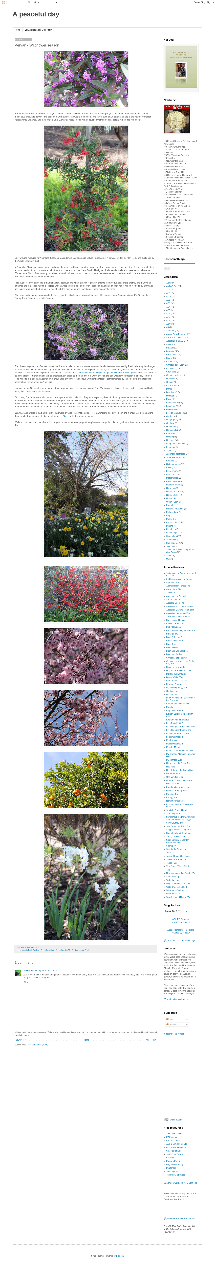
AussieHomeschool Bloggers (180, 930)
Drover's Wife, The (174, 677)
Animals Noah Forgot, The (178, 586)
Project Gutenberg (174, 1164)
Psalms (169, 526)
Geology (170, 423)
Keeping (170, 461)
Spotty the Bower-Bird (176, 836)
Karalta (169, 707)
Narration (170, 488)
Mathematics (172, 478)
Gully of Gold (172, 694)
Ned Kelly (170, 767)
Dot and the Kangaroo (176, 674)
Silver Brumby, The (174, 823)
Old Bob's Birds (173, 773)
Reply (25, 982)
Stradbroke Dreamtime (176, 849)
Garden (75, 950)
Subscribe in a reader (174, 1034)
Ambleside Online (174, 1134)
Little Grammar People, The (178, 730)
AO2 (168, 300)
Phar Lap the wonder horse (178, 787)
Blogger (119, 1256)
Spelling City (172, 1171)
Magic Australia (173, 740)
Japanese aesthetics (175, 454)
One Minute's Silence (176, 777)
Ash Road (170, 593)
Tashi (168, 853)
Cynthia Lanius (173, 1140)
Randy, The (171, 797)
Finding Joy (28, 971)
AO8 (168, 320)
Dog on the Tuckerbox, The (178, 670)
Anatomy (170, 283)
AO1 (168, 293)
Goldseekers (172, 691)
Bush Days (171, 644)
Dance (169, 389)
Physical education (175, 509)
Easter (169, 399)
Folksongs (171, 409)
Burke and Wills (173, 634)
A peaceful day (36, 14)
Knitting (169, 467)
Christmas (171, 368)
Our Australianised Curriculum (38, 30)
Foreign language (174, 413)
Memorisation (172, 481)
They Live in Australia (176, 859)
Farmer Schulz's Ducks (176, 681)
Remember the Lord (175, 801)
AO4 (168, 307)
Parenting (170, 505)
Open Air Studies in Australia (179, 780)
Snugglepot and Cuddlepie (178, 833)
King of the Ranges (175, 710)
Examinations (172, 403)
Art (167, 327)
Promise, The (172, 794)
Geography (171, 419)
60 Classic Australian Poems (179, 579)
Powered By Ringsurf (180, 922)
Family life (171, 406)
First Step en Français (176, 1147)
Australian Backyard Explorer (179, 606)
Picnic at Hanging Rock (177, 790)
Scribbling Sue (173, 813)
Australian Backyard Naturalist (180, 610)
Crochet (170, 382)
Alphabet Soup (173, 582)
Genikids (170, 1158)
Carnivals (170, 361)
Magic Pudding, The (175, 744)
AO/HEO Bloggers (180, 919)
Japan (169, 450)
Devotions (171, 392)
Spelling (170, 546)
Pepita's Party (172, 784)
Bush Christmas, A (174, 641)
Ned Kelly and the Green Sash (180, 770)
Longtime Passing (174, 737)
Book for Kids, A (173, 627)
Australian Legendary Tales (178, 613)
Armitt (168, 324)
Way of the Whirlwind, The (178, 883)
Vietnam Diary (172, 876)
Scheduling (171, 536)
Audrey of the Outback (176, 596)
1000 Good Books (174, 1154)
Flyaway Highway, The (176, 687)
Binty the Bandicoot (175, 623)
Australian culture (48, 950)
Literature (170, 474)
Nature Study (84, 950)
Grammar (170, 426)
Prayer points (172, 522)
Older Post (151, 1040)
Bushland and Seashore (177, 651)
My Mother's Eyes (174, 760)
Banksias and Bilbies (175, 620)
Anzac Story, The (174, 589)
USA (168, 559)
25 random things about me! (176, 999)
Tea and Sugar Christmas (177, 856)
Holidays (170, 440)
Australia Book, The (175, 603)
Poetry (169, 519)
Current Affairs (172, 385)
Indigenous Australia (175, 443)
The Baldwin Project (175, 1175)
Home (17, 30)
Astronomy (171, 331)
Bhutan (169, 348)
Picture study (172, 512)
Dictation (170, 396)
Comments (173, 1024)
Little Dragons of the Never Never (181, 726)
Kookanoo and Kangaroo (177, 720)
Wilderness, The (173, 894)
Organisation (172, 502)
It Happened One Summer (178, 704)
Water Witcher (172, 880)
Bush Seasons (173, 647)
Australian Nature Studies (178, 617)
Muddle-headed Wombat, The (180, 751)
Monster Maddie (173, 747)
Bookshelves (172, 355)
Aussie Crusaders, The (176, 599)
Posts (170, 1019)
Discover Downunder (176, 667)
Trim (168, 870)
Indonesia (170, 447)
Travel (169, 555)
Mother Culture (173, 485)
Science (170, 539)
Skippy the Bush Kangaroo (178, 830)
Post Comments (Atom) (37, 1045)
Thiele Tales (171, 863)
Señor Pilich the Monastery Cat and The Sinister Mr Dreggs (180, 818)
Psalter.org (171, 1168)
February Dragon (174, 684)
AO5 (168, 310)
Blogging (170, 351)
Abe (65, 416)
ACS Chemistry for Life (176, 1144)
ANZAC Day (171, 286)
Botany (169, 358)
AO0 (168, 290)
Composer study (173, 375)
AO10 (168, 296)
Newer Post (20, 1040)
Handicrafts (171, 430)
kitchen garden (173, 464)
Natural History (173, 491)
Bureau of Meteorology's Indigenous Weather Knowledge (106, 372)
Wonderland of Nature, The (178, 897)
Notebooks (171, 498)
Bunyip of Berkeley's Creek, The (180, 630)
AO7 (168, 317)
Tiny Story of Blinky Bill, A (177, 866)
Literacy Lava (172, 471)
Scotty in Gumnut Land (176, 810)
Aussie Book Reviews (31, 950)
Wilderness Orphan (175, 890)
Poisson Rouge (173, 1161)
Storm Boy (171, 846)
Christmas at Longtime (176, 658)
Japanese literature (175, 457)
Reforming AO (172, 532)
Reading (170, 529)
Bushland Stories (174, 654)
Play (168, 515)
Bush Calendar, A (174, 637)
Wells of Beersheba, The (177, 887)
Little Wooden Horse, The (177, 733)
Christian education (175, 365)
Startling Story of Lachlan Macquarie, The (177, 841)
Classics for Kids (173, 1151)
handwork (170, 433)
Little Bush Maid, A (174, 723)
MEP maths (171, 1137)
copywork (170, 379)
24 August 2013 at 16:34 (46, 971)
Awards (169, 344)
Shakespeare (172, 543)
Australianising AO (63, 950)
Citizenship (171, 372)
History (169, 437)
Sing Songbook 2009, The (178, 826)
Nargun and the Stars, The (178, 763)
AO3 (168, 303)
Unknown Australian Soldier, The (181, 873)
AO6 (168, 313)
